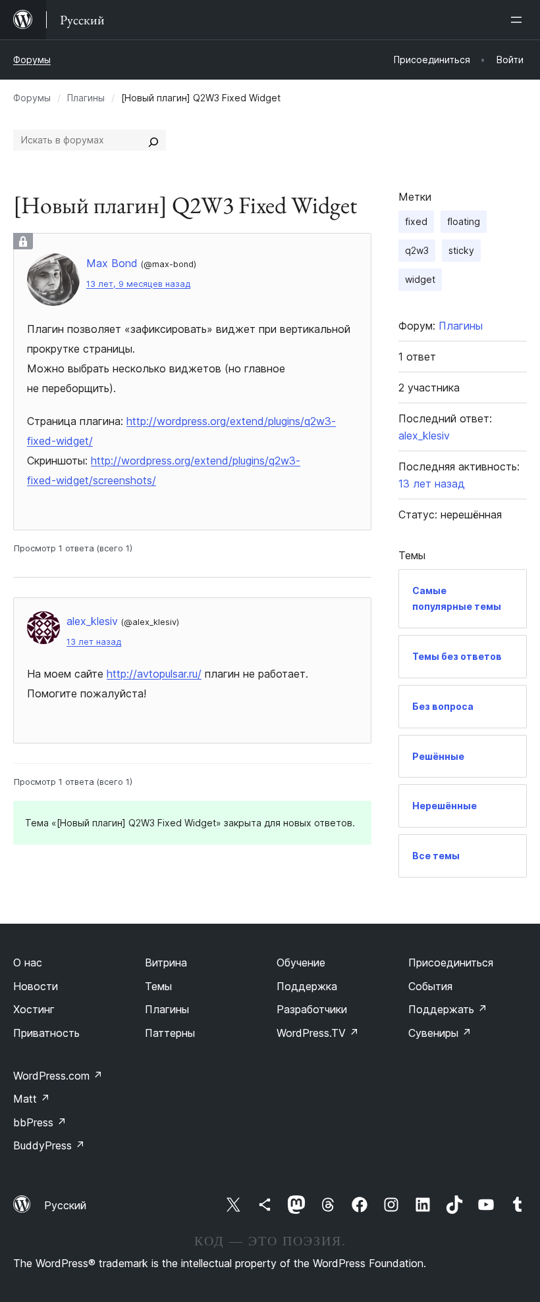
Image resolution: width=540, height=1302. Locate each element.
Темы (158, 986)
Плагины (86, 97)
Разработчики (312, 1009)
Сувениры (440, 1032)
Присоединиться (450, 962)
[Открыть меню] (519, 19)
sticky (461, 250)
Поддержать (447, 1009)
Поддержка (307, 986)
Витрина (166, 962)
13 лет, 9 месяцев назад (138, 284)
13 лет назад (94, 642)
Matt (31, 1098)
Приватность (46, 1032)
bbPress (40, 1122)
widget (420, 279)
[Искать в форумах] (153, 140)
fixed (416, 221)
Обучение (301, 962)
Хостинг (34, 1009)
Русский (65, 1205)
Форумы (32, 59)
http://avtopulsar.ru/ (154, 673)
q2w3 (417, 250)
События (430, 986)
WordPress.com (58, 1075)
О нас (27, 962)
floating (463, 221)
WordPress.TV (318, 1032)
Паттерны (170, 1032)
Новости (35, 986)
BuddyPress (49, 1145)
